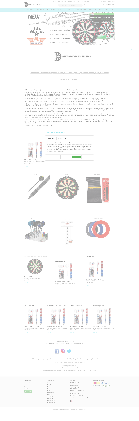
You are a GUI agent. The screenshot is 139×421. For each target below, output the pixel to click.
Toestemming (52, 138)
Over (65, 138)
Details (60, 138)
